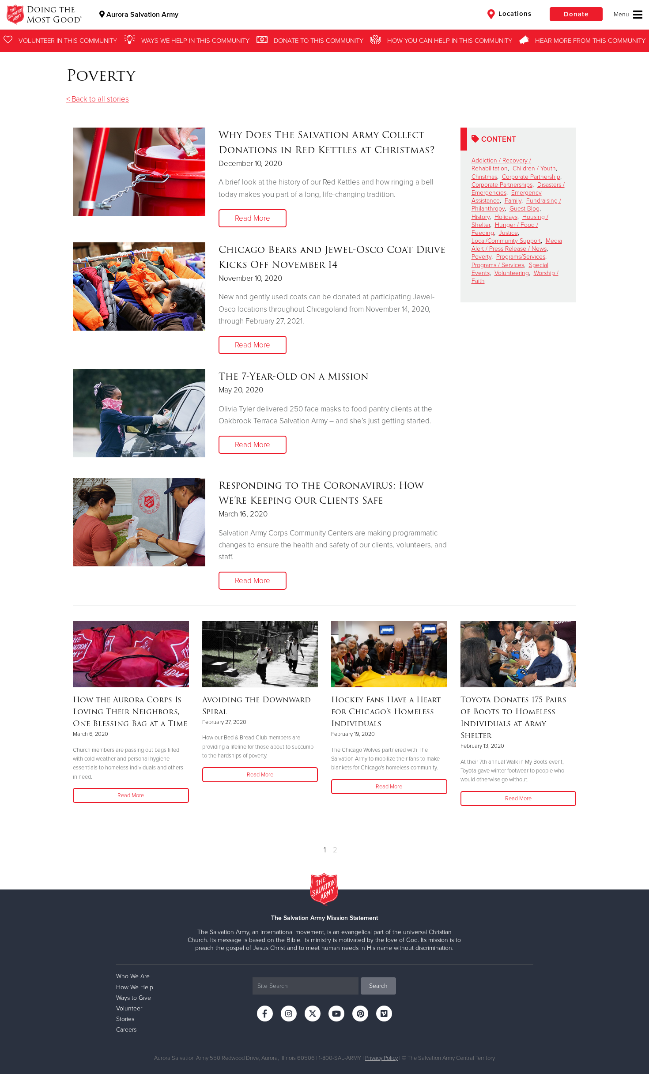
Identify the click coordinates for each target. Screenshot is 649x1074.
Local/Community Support (506, 241)
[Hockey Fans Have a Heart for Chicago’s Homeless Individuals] (389, 654)
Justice (508, 233)
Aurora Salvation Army (141, 14)
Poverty (481, 256)
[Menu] (628, 14)
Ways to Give (133, 998)
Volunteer (129, 1008)
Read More (252, 218)
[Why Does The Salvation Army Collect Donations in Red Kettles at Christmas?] (139, 172)
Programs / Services (498, 265)
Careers (126, 1029)
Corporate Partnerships (502, 184)
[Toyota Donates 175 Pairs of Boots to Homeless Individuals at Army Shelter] (518, 654)
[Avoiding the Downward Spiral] (260, 654)
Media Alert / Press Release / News (517, 244)
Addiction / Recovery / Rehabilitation (501, 164)
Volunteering (511, 273)
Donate (576, 14)
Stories (125, 1019)
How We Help (134, 987)
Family (513, 200)
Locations (514, 14)
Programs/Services (520, 256)
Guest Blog (524, 208)
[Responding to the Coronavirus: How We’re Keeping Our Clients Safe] (139, 522)
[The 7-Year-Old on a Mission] (139, 413)
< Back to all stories (97, 99)
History (481, 217)
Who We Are (133, 976)
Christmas (484, 177)
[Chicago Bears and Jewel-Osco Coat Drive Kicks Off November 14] (139, 286)
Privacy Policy (381, 1058)
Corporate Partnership (531, 177)
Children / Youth (534, 168)
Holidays (505, 217)
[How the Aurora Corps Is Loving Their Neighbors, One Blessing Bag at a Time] (131, 654)
